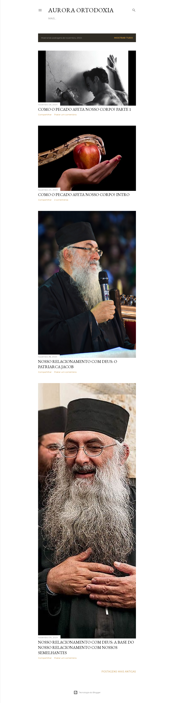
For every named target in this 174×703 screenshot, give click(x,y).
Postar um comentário (65, 114)
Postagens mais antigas (118, 671)
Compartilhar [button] (45, 114)
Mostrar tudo (123, 38)
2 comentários (61, 200)
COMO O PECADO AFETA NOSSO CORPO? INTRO (83, 194)
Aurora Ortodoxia (81, 10)
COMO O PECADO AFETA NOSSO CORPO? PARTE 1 (84, 109)
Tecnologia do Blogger (90, 692)
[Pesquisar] (134, 9)
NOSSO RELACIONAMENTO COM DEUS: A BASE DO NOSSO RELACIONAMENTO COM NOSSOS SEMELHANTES (86, 647)
